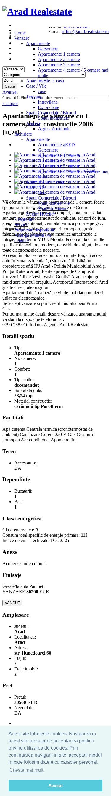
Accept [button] (56, 785)
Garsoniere (48, 48)
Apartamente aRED (56, 144)
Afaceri (33, 123)
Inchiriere (23, 133)
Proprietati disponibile (34, 229)
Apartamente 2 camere (59, 59)
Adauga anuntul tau (32, 235)
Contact (21, 240)
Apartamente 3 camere (59, 64)
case (42, 91)
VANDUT (12, 603)
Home (20, 32)
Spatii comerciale (54, 203)
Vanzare (21, 38)
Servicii (21, 224)
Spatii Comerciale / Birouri (51, 112)
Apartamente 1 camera (59, 54)
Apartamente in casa (45, 80)
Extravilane (48, 107)
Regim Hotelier (40, 213)
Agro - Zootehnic (54, 128)
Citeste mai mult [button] (26, 770)
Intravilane (48, 101)
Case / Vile (36, 86)
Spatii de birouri (53, 208)
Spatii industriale (53, 117)
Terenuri (34, 96)
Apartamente (38, 43)
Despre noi (24, 219)
